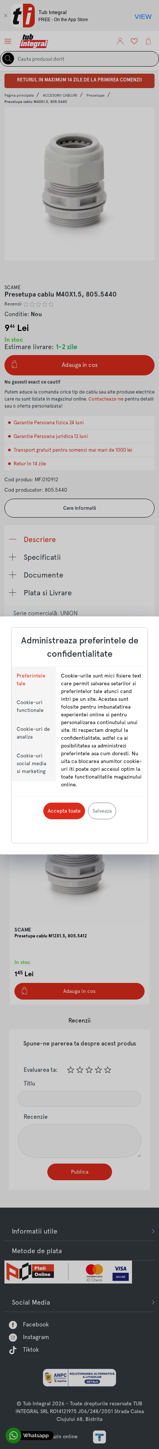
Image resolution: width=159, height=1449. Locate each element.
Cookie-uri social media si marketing (31, 763)
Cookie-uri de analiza (33, 733)
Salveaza (102, 811)
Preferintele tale (31, 679)
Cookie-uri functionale (30, 706)
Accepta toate (64, 811)
